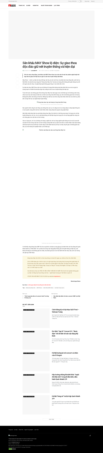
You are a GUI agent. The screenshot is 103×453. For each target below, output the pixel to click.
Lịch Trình (57, 5)
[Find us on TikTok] (90, 436)
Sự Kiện (28, 5)
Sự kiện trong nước (59, 287)
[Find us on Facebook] (88, 436)
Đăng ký (92, 1)
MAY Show (39, 287)
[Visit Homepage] (12, 5)
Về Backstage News (13, 1)
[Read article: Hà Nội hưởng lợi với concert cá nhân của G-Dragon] (36, 361)
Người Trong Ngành (46, 5)
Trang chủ (22, 5)
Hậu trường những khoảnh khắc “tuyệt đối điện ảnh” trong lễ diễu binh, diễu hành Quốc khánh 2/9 (65, 377)
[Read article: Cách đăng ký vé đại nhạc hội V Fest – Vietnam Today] (36, 318)
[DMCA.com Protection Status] (12, 448)
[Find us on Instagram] (92, 436)
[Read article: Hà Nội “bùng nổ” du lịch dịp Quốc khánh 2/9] (36, 405)
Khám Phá (35, 5)
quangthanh (34, 70)
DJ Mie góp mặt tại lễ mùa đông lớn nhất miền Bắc (39, 284)
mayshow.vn (57, 276)
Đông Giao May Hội (30, 287)
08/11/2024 (41, 70)
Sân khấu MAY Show (48, 287)
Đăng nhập (87, 1)
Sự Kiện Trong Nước (54, 70)
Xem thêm (51, 419)
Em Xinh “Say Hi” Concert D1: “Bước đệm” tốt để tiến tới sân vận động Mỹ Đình (65, 333)
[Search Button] (93, 5)
